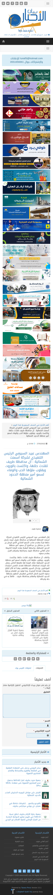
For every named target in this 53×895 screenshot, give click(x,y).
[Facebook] (12, 3)
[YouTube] (21, 3)
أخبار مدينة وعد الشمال (40, 852)
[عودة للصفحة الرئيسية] (26, 21)
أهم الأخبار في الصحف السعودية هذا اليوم (31, 425)
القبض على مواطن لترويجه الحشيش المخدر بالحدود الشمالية (23, 794)
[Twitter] (8, 3)
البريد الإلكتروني (41, 731)
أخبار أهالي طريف (42, 841)
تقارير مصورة (19, 837)
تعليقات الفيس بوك (23, 668)
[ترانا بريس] (12, 891)
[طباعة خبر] (30, 520)
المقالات (21, 845)
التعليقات (39, 668)
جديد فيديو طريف (17, 854)
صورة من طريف (18, 849)
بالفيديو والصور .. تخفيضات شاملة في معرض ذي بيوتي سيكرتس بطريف (25, 805)
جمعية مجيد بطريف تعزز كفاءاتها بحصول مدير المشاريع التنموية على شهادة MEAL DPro (23, 783)
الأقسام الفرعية (18, 833)
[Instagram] (26, 3)
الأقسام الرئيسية (42, 833)
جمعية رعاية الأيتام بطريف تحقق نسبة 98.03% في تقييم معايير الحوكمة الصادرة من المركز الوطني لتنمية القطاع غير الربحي (23, 816)
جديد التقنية (19, 841)
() (6, 598)
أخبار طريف (44, 837)
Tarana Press (26, 887)
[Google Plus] (17, 3)
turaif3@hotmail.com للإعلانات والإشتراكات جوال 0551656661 (26, 60)
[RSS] (3, 3)
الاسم (46, 721)
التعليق (46, 692)
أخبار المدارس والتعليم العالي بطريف (40, 847)
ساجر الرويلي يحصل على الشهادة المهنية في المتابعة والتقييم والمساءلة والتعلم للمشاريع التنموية (23, 770)
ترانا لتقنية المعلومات (24, 891)
